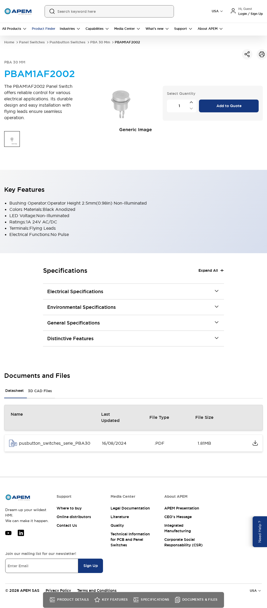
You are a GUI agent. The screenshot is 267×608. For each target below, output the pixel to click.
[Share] (247, 54)
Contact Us (67, 525)
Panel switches (32, 42)
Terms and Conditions (97, 590)
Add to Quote (228, 105)
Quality (117, 525)
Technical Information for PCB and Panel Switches (130, 539)
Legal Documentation (130, 508)
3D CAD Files (40, 391)
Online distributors (74, 516)
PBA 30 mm (100, 42)
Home (9, 42)
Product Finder (43, 29)
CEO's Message (178, 516)
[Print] (262, 54)
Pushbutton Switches (68, 42)
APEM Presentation (181, 508)
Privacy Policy (58, 590)
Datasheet (14, 390)
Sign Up (90, 565)
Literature (120, 516)
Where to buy (69, 508)
